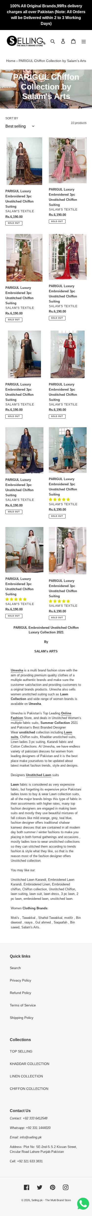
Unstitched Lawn (38, 775)
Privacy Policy (20, 980)
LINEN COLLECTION (26, 1076)
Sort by (11, 118)
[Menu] (84, 41)
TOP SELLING (21, 1051)
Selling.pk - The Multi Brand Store (51, 1200)
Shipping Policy (21, 1018)
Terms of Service (23, 1005)
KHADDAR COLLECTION (29, 1064)
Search (15, 968)
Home (10, 61)
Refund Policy (20, 993)
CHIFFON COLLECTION (29, 1089)
